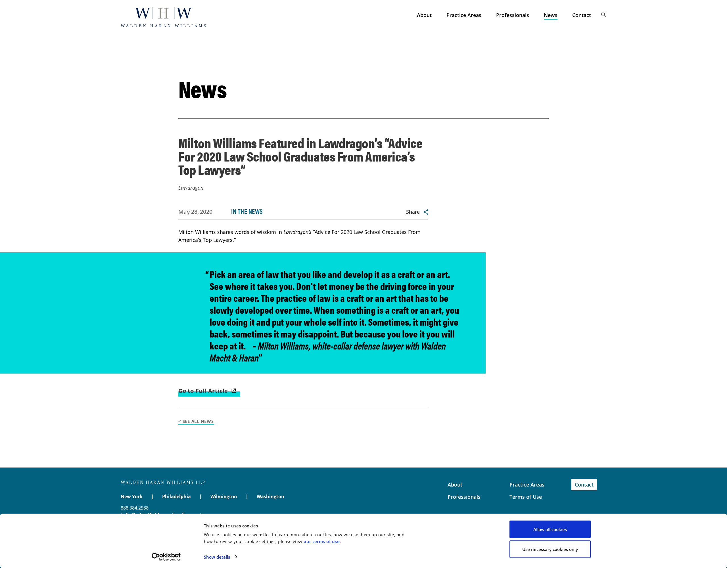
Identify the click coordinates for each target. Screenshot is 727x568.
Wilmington (223, 496)
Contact (581, 15)
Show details (217, 557)
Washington (270, 496)
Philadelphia (176, 496)
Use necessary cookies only (550, 549)
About (424, 15)
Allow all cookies (550, 529)
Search (603, 15)
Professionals (512, 15)
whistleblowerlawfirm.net (163, 17)
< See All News (196, 421)
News (550, 15)
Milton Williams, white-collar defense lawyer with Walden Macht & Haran (328, 351)
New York (132, 496)
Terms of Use (525, 496)
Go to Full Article (203, 391)
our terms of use (322, 541)
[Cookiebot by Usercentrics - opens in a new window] (166, 557)
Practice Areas (463, 15)
